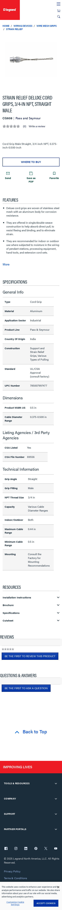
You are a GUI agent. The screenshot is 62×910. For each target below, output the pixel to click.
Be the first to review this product (31, 657)
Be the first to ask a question (26, 688)
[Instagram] (16, 849)
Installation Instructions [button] (17, 597)
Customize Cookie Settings (15, 903)
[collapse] (56, 783)
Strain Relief (14, 29)
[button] (58, 36)
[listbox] (31, 61)
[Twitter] (46, 849)
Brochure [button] (8, 605)
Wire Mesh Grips (47, 25)
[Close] (58, 887)
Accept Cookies (46, 903)
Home (5, 25)
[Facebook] (6, 849)
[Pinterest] (36, 849)
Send (8, 178)
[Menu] (58, 4)
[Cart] (58, 10)
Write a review (37, 126)
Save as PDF (31, 179)
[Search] (58, 16)
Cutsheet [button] (8, 620)
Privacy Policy (12, 871)
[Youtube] (56, 849)
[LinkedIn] (26, 849)
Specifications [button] (11, 613)
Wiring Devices (23, 25)
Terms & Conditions (15, 878)
